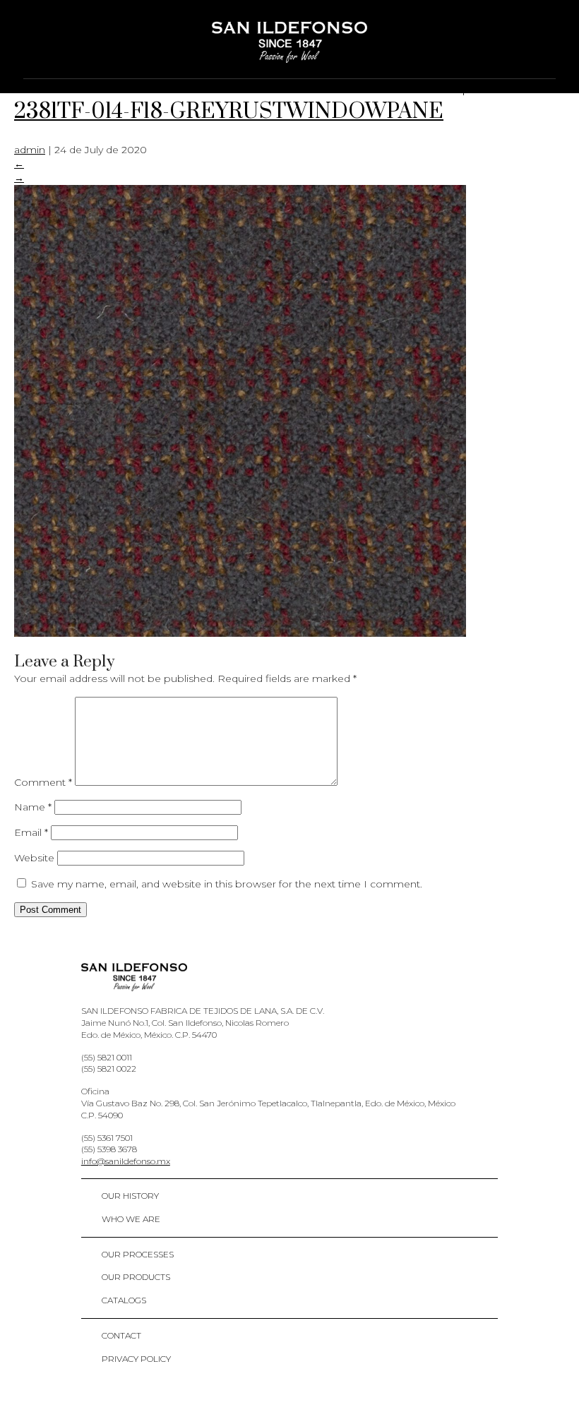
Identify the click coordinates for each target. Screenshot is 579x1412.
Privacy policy (136, 1358)
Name (33, 807)
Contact (121, 1335)
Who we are (131, 1219)
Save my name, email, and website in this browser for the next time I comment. (226, 884)
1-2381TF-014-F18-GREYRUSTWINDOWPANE (261, 98)
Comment (43, 782)
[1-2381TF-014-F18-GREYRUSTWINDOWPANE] (240, 633)
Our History (130, 1195)
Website (34, 857)
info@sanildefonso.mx (125, 1161)
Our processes (138, 1254)
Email (31, 832)
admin (29, 149)
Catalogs (124, 1300)
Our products (136, 1277)
